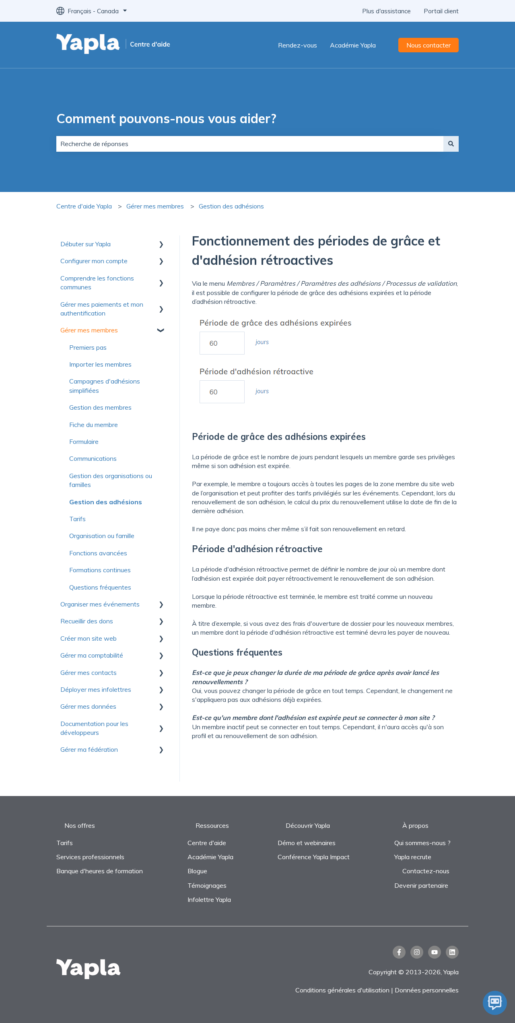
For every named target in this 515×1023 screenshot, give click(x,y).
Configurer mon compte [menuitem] (94, 261)
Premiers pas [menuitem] (88, 347)
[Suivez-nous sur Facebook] (399, 952)
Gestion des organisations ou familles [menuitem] (110, 480)
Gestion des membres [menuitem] (100, 407)
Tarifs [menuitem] (77, 519)
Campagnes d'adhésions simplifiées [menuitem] (104, 385)
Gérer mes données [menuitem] (88, 706)
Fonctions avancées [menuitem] (98, 553)
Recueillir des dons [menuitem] (86, 621)
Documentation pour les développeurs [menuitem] (94, 728)
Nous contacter (428, 45)
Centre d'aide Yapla (84, 206)
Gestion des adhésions (231, 206)
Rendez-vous (297, 45)
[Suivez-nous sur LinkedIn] (452, 952)
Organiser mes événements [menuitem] (100, 604)
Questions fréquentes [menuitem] (100, 587)
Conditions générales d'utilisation (342, 990)
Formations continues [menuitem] (100, 570)
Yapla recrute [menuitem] (412, 857)
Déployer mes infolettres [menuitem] (95, 689)
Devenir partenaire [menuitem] (421, 885)
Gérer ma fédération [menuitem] (89, 749)
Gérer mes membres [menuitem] (89, 330)
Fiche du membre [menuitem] (93, 425)
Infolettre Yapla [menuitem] (209, 899)
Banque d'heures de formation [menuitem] (99, 871)
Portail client (441, 11)
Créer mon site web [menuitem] (88, 638)
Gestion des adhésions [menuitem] (105, 502)
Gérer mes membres (155, 206)
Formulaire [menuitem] (84, 441)
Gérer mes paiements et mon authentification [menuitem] (101, 308)
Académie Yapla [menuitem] (210, 857)
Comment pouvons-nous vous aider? (166, 118)
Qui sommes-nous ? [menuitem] (422, 843)
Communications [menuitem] (93, 458)
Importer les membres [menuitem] (100, 364)
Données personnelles (427, 990)
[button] (160, 244)
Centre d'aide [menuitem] (206, 843)
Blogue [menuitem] (197, 871)
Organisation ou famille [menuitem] (101, 536)
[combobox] (249, 143)
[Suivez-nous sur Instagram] (416, 952)
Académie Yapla (353, 45)
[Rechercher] (451, 143)
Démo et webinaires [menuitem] (307, 843)
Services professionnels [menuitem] (90, 857)
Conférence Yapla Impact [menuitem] (314, 857)
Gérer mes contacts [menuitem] (88, 672)
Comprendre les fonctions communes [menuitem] (97, 282)
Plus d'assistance (386, 11)
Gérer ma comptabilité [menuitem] (91, 655)
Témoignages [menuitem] (207, 885)
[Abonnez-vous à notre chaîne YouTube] (434, 952)
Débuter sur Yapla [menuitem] (85, 244)
